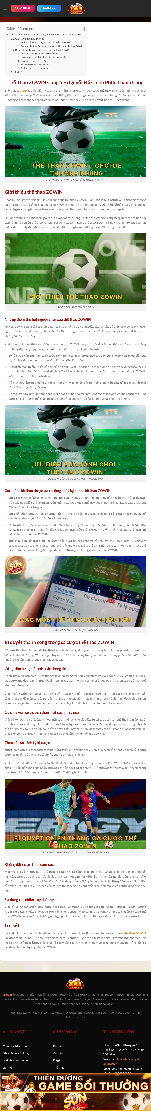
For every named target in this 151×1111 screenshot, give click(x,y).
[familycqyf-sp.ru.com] (77, 8)
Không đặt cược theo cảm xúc (35, 64)
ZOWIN (22, 90)
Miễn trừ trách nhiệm (16, 1060)
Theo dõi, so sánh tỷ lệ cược (34, 61)
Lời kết (19, 72)
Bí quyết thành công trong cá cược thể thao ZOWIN (42, 50)
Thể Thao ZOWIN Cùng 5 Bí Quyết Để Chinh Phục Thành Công (45, 34)
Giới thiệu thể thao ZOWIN (29, 38)
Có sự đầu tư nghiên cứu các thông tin (39, 53)
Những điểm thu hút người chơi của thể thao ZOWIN (46, 42)
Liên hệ (7, 1067)
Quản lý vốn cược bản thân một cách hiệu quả (43, 57)
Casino (57, 1053)
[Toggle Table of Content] (79, 29)
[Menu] (5, 8)
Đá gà (56, 1060)
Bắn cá (57, 1046)
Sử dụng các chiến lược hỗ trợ (35, 68)
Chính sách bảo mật (15, 1046)
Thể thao (58, 1067)
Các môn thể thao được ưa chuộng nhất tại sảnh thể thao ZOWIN (52, 46)
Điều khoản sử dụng (16, 1053)
